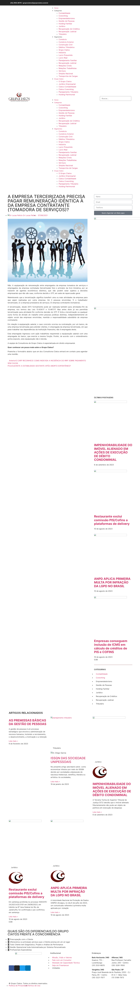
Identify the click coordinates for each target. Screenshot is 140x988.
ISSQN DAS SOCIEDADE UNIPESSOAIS (68, 760)
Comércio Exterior (66, 42)
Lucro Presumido (66, 55)
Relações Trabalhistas (68, 68)
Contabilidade (64, 13)
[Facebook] (118, 2)
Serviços (62, 71)
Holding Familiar (65, 24)
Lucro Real (63, 58)
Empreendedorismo (67, 18)
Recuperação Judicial (67, 31)
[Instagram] (122, 2)
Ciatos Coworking (66, 89)
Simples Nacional (66, 73)
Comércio (63, 39)
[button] (65, 97)
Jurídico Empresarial (67, 84)
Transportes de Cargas (68, 76)
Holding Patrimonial (67, 94)
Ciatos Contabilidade (67, 87)
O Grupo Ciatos (65, 81)
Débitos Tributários (66, 47)
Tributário (63, 34)
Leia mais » (13, 741)
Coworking (63, 16)
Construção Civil (65, 45)
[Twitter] (125, 2)
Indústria (62, 52)
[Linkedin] (129, 2)
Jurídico (62, 26)
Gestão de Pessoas (66, 21)
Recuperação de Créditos (69, 29)
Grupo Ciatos (64, 50)
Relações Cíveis (65, 66)
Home (56, 8)
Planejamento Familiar (68, 60)
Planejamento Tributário (68, 92)
